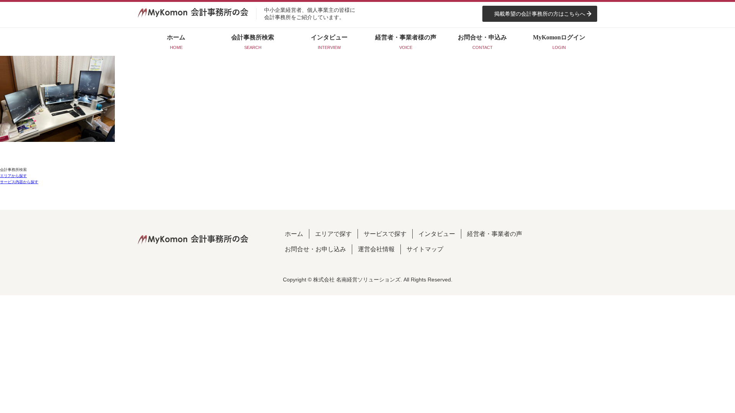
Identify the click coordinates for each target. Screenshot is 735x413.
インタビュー (436, 234)
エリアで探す (333, 234)
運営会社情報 (376, 249)
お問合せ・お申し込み (315, 249)
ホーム (294, 234)
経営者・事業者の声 (494, 234)
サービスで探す (385, 234)
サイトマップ (425, 249)
